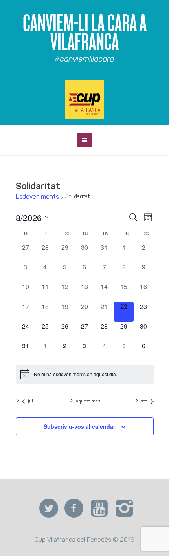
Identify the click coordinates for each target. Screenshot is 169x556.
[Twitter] (49, 508)
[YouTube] (99, 508)
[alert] (85, 374)
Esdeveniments (37, 197)
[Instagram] (124, 508)
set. (144, 401)
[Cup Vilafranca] (84, 99)
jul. (31, 401)
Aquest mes (87, 401)
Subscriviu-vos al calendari (80, 426)
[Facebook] (74, 508)
